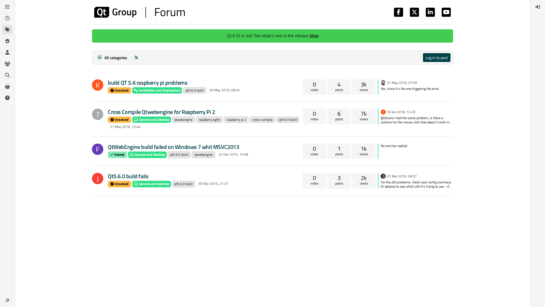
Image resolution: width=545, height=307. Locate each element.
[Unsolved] (7, 97)
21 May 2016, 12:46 (125, 126)
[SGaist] (383, 82)
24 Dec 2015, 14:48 (233, 154)
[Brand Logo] (139, 12)
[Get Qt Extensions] (7, 86)
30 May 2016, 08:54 (224, 90)
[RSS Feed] (136, 57)
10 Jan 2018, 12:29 (401, 112)
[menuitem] (538, 6)
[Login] (538, 6)
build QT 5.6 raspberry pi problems (147, 82)
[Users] (7, 52)
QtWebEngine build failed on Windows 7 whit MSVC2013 (173, 146)
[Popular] (7, 40)
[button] (7, 300)
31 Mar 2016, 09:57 (402, 176)
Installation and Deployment (159, 90)
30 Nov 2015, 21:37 (213, 183)
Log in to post (436, 58)
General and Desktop (153, 119)
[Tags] (7, 29)
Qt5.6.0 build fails (128, 176)
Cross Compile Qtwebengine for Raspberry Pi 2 (161, 111)
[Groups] (7, 63)
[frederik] (383, 175)
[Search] (7, 75)
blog (314, 35)
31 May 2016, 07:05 (402, 82)
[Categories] (7, 6)
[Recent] (7, 18)
